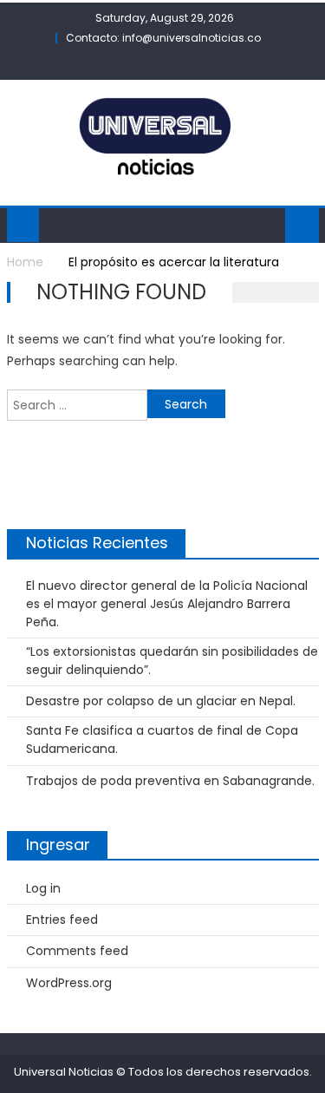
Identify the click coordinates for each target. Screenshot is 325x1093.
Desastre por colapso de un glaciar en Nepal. (161, 701)
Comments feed (77, 950)
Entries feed (62, 919)
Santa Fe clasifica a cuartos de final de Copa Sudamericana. (162, 739)
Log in (43, 888)
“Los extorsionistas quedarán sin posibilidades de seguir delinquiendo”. (172, 660)
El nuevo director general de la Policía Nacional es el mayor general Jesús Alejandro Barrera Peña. (167, 604)
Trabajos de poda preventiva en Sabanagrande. (170, 780)
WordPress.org (69, 983)
